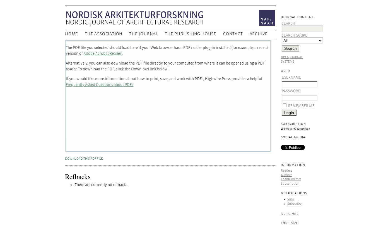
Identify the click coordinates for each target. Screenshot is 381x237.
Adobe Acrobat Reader (102, 53)
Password (291, 91)
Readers (286, 170)
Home (71, 33)
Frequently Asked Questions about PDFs (99, 85)
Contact (233, 33)
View (290, 199)
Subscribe (294, 204)
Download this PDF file (84, 159)
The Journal (143, 33)
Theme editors (291, 179)
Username (291, 77)
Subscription (290, 184)
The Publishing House (190, 33)
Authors (286, 175)
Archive (259, 33)
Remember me (301, 106)
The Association (103, 33)
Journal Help (289, 214)
